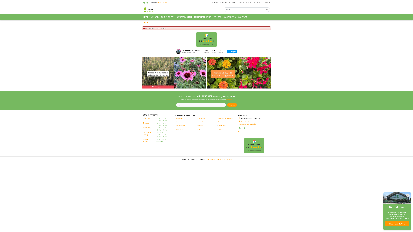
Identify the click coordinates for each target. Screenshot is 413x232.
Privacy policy (242, 132)
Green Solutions (210, 159)
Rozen (220, 122)
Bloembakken (180, 126)
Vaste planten (201, 118)
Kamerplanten (180, 122)
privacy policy (229, 99)
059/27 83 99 (162, 3)
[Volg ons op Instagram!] (147, 3)
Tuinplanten (179, 118)
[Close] (408, 195)
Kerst (198, 129)
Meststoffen (201, 122)
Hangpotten (179, 129)
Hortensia (221, 129)
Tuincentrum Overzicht (224, 159)
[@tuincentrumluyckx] (178, 52)
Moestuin (200, 126)
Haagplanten (222, 126)
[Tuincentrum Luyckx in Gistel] (148, 9)
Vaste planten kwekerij (225, 118)
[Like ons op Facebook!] (144, 3)
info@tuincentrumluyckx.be (247, 124)
